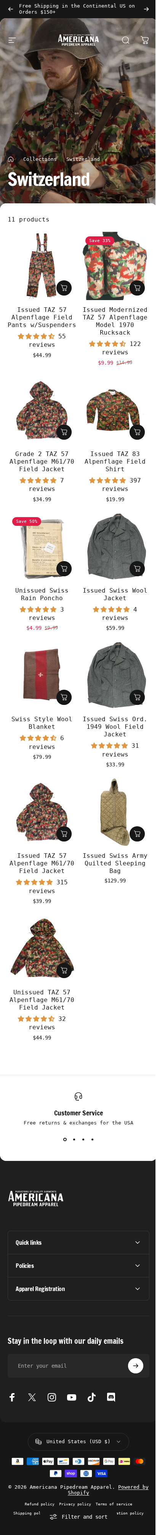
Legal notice (76, 1505)
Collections (40, 159)
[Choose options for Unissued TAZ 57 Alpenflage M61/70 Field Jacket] (64, 970)
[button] (38, 336)
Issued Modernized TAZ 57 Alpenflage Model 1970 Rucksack (115, 321)
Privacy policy (72, 1487)
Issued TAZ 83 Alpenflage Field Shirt (115, 461)
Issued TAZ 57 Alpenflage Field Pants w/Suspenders (42, 317)
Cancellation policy (119, 1496)
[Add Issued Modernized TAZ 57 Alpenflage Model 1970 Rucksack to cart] (137, 288)
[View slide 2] (73, 1139)
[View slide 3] (83, 1139)
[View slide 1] (64, 1139)
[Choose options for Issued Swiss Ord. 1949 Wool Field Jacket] (137, 697)
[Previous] (10, 9)
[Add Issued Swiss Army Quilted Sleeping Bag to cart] (137, 833)
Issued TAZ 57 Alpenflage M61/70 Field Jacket (42, 863)
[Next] (146, 9)
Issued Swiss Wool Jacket (115, 594)
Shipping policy (28, 1496)
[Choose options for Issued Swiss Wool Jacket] (137, 568)
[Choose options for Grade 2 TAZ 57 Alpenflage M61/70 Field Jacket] (64, 432)
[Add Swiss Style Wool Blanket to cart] (64, 697)
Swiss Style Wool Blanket (41, 723)
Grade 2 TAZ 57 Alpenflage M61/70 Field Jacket (42, 461)
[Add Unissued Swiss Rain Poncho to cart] (64, 568)
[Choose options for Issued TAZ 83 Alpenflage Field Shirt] (137, 432)
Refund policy (37, 1487)
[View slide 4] (92, 1139)
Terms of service (111, 1487)
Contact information (71, 1496)
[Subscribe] (130, 1348)
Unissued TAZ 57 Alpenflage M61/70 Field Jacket (42, 1000)
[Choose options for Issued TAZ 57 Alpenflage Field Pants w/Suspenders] (64, 288)
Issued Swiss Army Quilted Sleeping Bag (115, 863)
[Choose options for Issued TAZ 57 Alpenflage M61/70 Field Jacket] (64, 833)
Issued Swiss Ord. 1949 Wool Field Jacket (115, 727)
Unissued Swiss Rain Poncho (42, 594)
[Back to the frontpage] (11, 159)
